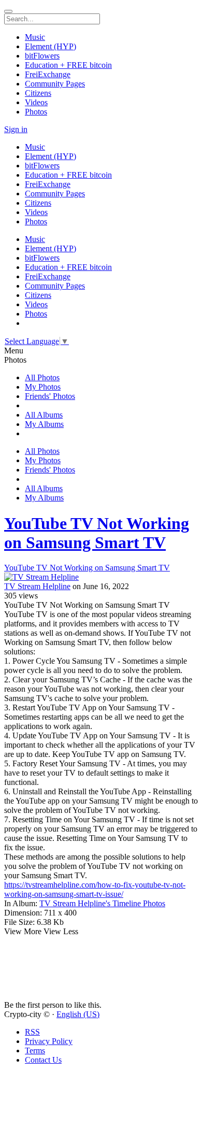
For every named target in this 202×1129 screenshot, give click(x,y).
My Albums (44, 424)
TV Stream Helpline (37, 586)
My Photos (43, 386)
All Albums (44, 414)
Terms (35, 1050)
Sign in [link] (15, 129)
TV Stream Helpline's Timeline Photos (102, 903)
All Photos (42, 377)
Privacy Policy (49, 1041)
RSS (32, 1031)
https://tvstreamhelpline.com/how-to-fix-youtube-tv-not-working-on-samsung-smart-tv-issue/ (94, 889)
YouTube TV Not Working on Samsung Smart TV (96, 533)
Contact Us (43, 1059)
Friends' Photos (50, 396)
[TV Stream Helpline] (101, 577)
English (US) (77, 1014)
